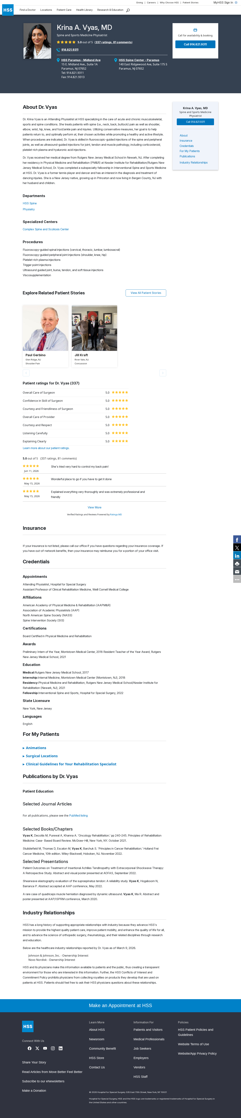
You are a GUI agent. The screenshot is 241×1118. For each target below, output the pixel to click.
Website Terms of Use (193, 1044)
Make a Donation (34, 1090)
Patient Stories (190, 2)
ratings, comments (113, 42)
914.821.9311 (69, 49)
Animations (34, 747)
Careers (151, 2)
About (184, 135)
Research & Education (110, 9)
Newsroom (96, 1039)
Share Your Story (34, 1062)
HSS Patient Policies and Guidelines (195, 1032)
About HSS (97, 1029)
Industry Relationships (194, 162)
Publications (187, 156)
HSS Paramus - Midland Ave (81, 60)
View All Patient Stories (146, 293)
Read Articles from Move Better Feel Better (52, 1072)
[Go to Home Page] (28, 1026)
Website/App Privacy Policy (197, 1053)
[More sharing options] (237, 579)
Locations (46, 9)
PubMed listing (78, 815)
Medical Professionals (149, 1039)
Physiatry (29, 209)
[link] (237, 539)
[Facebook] (31, 1048)
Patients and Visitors (148, 1029)
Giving (139, 2)
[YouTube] (47, 1048)
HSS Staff (140, 1076)
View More (94, 507)
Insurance (186, 140)
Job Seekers (142, 1048)
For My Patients (190, 151)
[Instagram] (55, 1048)
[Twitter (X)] (39, 1048)
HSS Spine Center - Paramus (139, 60)
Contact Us (97, 1067)
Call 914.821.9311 (195, 44)
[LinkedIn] (63, 1048)
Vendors (139, 1067)
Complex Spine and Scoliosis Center (46, 229)
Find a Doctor (28, 9)
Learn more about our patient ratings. (46, 448)
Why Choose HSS (169, 2)
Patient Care (64, 9)
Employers (141, 1058)
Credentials (187, 146)
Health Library (84, 9)
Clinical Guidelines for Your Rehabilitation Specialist (69, 764)
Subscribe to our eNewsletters (43, 1081)
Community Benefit (102, 1048)
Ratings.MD (116, 514)
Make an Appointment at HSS (120, 1005)
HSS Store (96, 1058)
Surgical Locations (40, 756)
